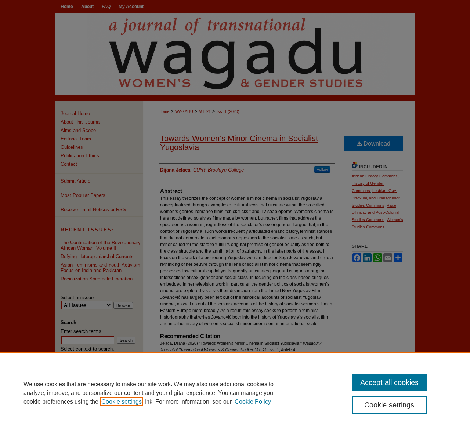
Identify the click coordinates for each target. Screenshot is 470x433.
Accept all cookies (389, 382)
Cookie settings (121, 402)
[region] (235, 392)
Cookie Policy (253, 402)
